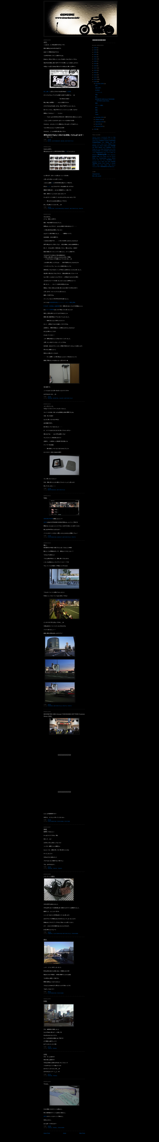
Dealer (107, 142)
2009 (95, 81)
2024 (95, 52)
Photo (81, 208)
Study (114, 159)
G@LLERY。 (48, 149)
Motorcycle (69, 141)
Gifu (93, 147)
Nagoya (94, 156)
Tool (106, 161)
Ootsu (101, 156)
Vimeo (98, 164)
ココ (66, 151)
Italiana (111, 149)
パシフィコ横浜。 (50, 876)
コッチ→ (49, 186)
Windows (113, 164)
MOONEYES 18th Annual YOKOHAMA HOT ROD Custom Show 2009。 (64, 715)
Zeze (113, 166)
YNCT (98, 166)
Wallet (102, 164)
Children (97, 140)
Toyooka (99, 163)
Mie (114, 152)
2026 (95, 47)
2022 (95, 56)
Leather (94, 152)
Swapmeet (94, 161)
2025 (95, 50)
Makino (105, 152)
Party (108, 156)
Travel (60, 868)
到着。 (46, 1001)
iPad (105, 149)
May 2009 (97, 124)
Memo (112, 152)
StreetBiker (109, 159)
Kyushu (113, 150)
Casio (93, 140)
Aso (112, 137)
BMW (93, 138)
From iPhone (100, 145)
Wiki (109, 164)
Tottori (109, 161)
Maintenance (52, 489)
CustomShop (56, 141)
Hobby (104, 147)
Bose (99, 138)
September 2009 (99, 121)
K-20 (45, 306)
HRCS (45, 522)
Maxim (63, 141)
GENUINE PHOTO (48, 518)
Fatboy (110, 144)
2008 (95, 129)
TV (110, 163)
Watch (105, 164)
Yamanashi (94, 166)
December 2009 (99, 83)
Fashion (105, 144)
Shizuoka (94, 159)
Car (114, 139)
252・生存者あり (50, 306)
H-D (96, 147)
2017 (95, 68)
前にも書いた (47, 91)
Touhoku (113, 161)
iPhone (107, 149)
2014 (95, 72)
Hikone (50, 398)
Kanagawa (94, 150)
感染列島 (57, 306)
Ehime (98, 144)
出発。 (46, 1054)
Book (96, 139)
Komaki (102, 150)
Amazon (98, 137)
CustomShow (59, 208)
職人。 (46, 545)
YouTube (67, 821)
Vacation (113, 163)
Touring (94, 163)
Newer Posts (47, 1133)
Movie (108, 154)
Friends (50, 705)
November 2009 (99, 117)
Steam (104, 159)
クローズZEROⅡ (50, 309)
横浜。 (46, 940)
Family (102, 144)
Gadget (66, 208)
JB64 (114, 149)
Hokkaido (108, 147)
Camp (108, 138)
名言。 (46, 42)
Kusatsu (106, 150)
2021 (95, 59)
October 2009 (98, 119)
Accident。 (48, 217)
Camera (50, 933)
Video (93, 165)
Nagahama (113, 154)
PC (110, 156)
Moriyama (94, 154)
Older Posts (82, 1133)
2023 (95, 54)
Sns (98, 159)
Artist (109, 137)
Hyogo (93, 149)
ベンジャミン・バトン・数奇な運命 (66, 302)
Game (108, 145)
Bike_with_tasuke (96, 176)
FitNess (113, 144)
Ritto (97, 158)
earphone (94, 144)
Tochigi (99, 161)
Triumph (107, 163)
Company (101, 140)
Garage (113, 145)
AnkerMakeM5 (104, 137)
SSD (101, 159)
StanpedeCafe (96, 174)
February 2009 (99, 126)
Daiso (103, 142)
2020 (95, 61)
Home (64, 1133)
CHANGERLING (53, 302)
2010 (95, 79)
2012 (95, 74)
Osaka (104, 156)
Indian (99, 149)
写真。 (46, 498)
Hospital (56, 398)
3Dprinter (94, 137)
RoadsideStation (102, 158)
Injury (61, 398)
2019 (95, 63)
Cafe (102, 138)
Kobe (99, 150)
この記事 (68, 91)
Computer (51, 208)
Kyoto (110, 150)
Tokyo (70, 705)
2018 (95, 65)
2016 (95, 70)
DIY (114, 142)
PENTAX (113, 156)
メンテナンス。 (49, 406)
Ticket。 (47, 1084)
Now (98, 156)
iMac (97, 149)
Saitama (109, 158)
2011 (95, 77)
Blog (49, 141)
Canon (111, 138)
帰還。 (46, 829)
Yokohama (60, 821)
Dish (111, 142)
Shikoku (113, 158)
